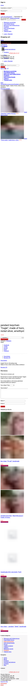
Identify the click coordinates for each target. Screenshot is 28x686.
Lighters (6, 30)
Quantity (4, 337)
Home (2, 84)
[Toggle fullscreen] (4, 683)
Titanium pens (7, 31)
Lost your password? (6, 16)
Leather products (8, 646)
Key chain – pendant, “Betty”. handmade (13, 626)
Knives (5, 644)
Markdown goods (10, 22)
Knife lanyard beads (9, 28)
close (2, 5)
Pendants (6, 27)
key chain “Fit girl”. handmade (10, 461)
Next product (4, 115)
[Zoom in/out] (6, 683)
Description (7, 356)
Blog (5, 665)
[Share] (2, 683)
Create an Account (14, 18)
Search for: (3, 19)
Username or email (6, 8)
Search (23, 19)
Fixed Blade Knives (9, 24)
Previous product (5, 88)
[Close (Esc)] (1, 683)
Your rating (4, 385)
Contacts (6, 663)
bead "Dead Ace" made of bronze (14, 112)
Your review (4, 388)
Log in (2, 13)
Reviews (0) (7, 358)
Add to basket (4, 339)
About (5, 659)
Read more (4, 576)
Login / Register (8, 34)
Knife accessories (9, 84)
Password (4, 11)
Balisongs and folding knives (11, 25)
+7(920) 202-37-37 (6, 43)
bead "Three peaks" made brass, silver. (14, 139)
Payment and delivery (9, 49)
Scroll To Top (4, 681)
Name (3, 400)
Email (2, 403)
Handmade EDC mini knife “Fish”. (11, 572)
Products (6, 52)
